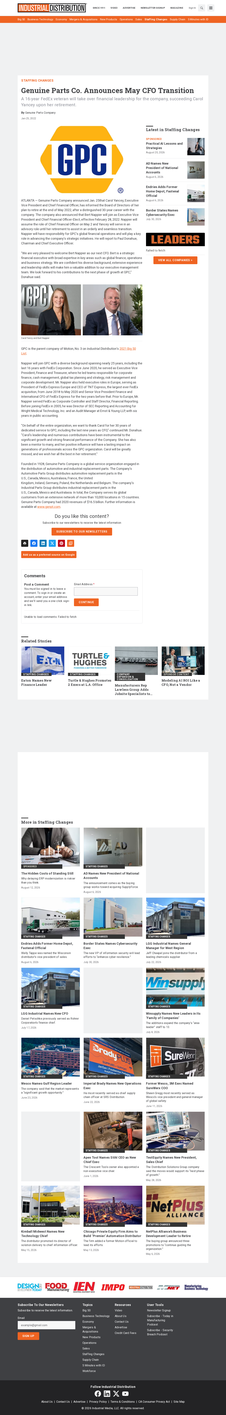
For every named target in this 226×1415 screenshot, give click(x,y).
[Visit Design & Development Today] (30, 1287)
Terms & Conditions (123, 1401)
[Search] (201, 7)
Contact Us (63, 1401)
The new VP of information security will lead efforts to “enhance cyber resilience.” (112, 955)
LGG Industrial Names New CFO (44, 1013)
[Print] (24, 543)
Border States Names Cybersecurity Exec (162, 212)
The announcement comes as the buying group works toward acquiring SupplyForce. (111, 885)
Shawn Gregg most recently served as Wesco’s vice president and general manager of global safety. (174, 1097)
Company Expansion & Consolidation (127, 677)
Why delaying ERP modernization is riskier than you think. (48, 880)
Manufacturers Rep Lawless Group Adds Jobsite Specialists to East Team (132, 689)
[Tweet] (52, 543)
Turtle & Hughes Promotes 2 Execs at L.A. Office (89, 682)
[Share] (33, 543)
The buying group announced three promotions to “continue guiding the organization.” (168, 1245)
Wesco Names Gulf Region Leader (46, 1083)
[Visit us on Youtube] (125, 1394)
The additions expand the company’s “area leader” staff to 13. (173, 1025)
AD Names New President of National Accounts (162, 168)
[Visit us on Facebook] (98, 1394)
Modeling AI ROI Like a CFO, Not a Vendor (181, 682)
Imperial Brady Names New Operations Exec (112, 1086)
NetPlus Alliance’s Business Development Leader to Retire (168, 1234)
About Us (47, 1401)
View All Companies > (175, 260)
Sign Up (28, 1336)
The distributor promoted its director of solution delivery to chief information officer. (49, 1243)
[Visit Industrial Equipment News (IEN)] (84, 1287)
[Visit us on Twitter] (116, 1394)
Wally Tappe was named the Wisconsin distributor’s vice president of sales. (46, 955)
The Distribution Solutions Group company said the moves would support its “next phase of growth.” (175, 1171)
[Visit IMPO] (113, 1287)
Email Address (84, 584)
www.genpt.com (48, 507)
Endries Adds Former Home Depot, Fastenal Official (162, 191)
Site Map (179, 1401)
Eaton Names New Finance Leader (36, 682)
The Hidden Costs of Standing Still (47, 873)
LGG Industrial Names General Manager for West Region (168, 946)
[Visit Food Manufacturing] (57, 1287)
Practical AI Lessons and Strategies (164, 146)
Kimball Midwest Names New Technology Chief (42, 1234)
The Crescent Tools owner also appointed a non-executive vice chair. (111, 1169)
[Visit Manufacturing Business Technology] (196, 1287)
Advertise (79, 1401)
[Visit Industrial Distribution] (141, 1287)
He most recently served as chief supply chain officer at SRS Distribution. (109, 1095)
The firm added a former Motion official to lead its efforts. (110, 1243)
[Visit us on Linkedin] (107, 1394)
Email (21, 1318)
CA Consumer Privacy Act (154, 1401)
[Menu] (210, 7)
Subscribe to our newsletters (81, 531)
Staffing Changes (37, 80)
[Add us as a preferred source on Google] (70, 543)
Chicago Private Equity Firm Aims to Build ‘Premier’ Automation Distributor (112, 1234)
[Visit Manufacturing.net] (168, 1287)
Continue (86, 602)
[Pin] (61, 543)
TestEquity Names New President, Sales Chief (171, 1160)
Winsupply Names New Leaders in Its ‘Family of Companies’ (173, 1016)
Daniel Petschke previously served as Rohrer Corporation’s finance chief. (50, 1020)
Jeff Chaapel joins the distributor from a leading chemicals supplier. (171, 955)
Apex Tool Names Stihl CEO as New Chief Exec (110, 1160)
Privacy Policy (98, 1401)
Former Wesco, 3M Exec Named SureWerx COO (170, 1086)
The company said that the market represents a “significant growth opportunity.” (50, 1090)
